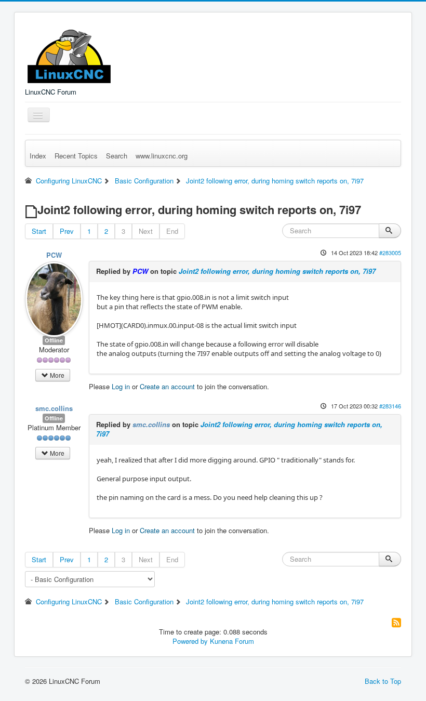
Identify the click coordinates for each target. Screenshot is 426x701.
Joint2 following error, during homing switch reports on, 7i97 (277, 271)
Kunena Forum (232, 641)
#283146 (390, 406)
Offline (54, 340)
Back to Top (383, 681)
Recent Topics (76, 156)
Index (38, 156)
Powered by (190, 641)
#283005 (390, 252)
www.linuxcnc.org (162, 156)
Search (116, 156)
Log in (121, 386)
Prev (67, 231)
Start (39, 231)
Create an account (167, 386)
